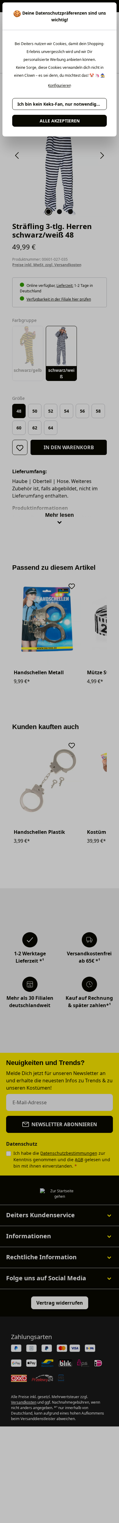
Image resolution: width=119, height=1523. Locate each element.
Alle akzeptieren (60, 121)
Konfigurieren (59, 85)
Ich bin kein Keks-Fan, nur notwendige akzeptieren (62, 104)
